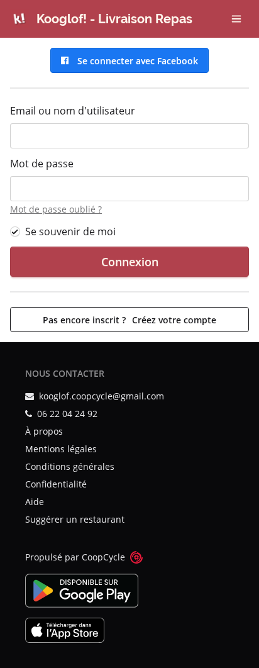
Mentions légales (61, 449)
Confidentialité (56, 484)
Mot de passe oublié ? (56, 209)
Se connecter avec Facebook (135, 61)
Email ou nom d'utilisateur (72, 111)
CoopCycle (103, 557)
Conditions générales (69, 466)
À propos (44, 431)
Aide (34, 502)
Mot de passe (42, 163)
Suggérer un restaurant (74, 519)
